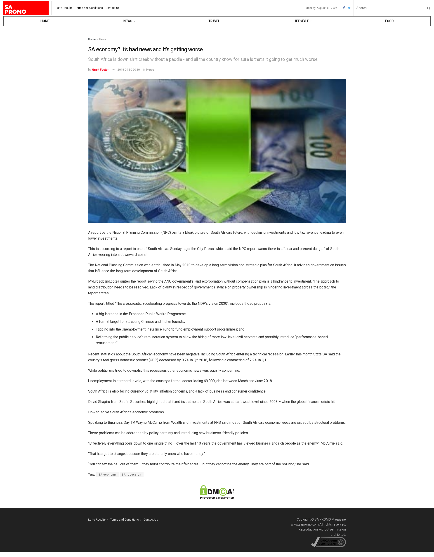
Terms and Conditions (89, 8)
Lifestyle (301, 21)
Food (389, 21)
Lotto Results (64, 8)
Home (45, 21)
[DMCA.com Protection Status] (217, 491)
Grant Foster (100, 69)
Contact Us (113, 8)
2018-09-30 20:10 (129, 69)
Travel (214, 21)
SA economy (108, 474)
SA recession (131, 474)
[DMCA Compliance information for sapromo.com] (328, 542)
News (127, 21)
